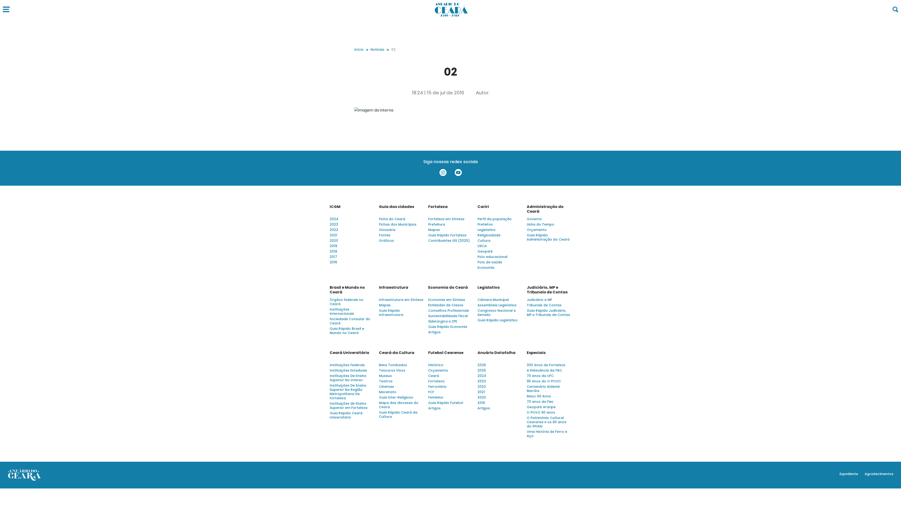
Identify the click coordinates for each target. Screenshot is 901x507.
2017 (333, 257)
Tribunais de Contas (544, 305)
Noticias (377, 49)
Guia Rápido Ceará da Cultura (398, 414)
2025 (481, 370)
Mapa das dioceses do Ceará (398, 405)
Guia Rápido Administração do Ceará (548, 237)
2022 (334, 230)
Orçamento (537, 230)
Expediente (849, 474)
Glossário (387, 230)
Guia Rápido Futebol (445, 403)
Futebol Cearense (445, 352)
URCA (482, 246)
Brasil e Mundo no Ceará (347, 290)
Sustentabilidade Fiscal (448, 316)
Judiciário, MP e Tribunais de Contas (547, 290)
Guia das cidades (396, 206)
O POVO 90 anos (541, 412)
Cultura (483, 240)
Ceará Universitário (349, 352)
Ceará (433, 376)
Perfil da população (494, 219)
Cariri (483, 206)
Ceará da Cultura (396, 352)
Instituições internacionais (342, 311)
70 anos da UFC (540, 376)
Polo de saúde (489, 262)
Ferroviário (437, 386)
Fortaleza (438, 206)
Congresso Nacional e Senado (496, 312)
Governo (534, 219)
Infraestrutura (393, 287)
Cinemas (386, 386)
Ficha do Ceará (392, 219)
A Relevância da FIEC (544, 370)
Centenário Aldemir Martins (543, 388)
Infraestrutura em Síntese (401, 300)
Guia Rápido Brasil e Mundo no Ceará (347, 330)
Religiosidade (488, 235)
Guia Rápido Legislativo (497, 320)
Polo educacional (492, 257)
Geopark (485, 251)
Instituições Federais (347, 365)
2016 (333, 262)
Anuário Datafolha (496, 352)
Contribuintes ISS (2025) (449, 240)
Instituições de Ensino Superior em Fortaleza (348, 405)
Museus (385, 376)
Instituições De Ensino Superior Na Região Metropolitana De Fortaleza (348, 391)
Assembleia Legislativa (496, 305)
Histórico (435, 365)
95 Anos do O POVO (544, 381)
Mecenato (387, 392)
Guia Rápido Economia (447, 327)
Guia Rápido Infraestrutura (391, 312)
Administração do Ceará (545, 209)
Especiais (536, 352)
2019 (333, 246)
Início (359, 49)
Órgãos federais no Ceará (346, 302)
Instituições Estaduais (348, 370)
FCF (431, 392)
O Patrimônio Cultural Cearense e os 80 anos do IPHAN (546, 422)
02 (393, 49)
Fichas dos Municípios (397, 224)
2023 (334, 224)
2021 (333, 235)
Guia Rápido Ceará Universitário (346, 415)
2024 (334, 219)
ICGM (335, 206)
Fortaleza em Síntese (446, 219)
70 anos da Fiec (540, 401)
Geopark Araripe (541, 407)
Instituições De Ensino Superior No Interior (348, 378)
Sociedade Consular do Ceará (350, 321)
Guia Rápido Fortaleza (447, 235)
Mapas (434, 230)
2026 (481, 365)
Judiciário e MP (539, 300)
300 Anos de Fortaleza (546, 365)
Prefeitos (485, 224)
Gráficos (386, 240)
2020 (334, 240)
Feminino (435, 397)
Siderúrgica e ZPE (442, 321)
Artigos (434, 332)
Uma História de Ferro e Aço (547, 434)
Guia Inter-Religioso (396, 397)
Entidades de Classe (445, 305)
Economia (485, 267)
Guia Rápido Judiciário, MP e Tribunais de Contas (548, 312)
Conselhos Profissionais (448, 310)
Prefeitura (436, 224)
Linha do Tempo (540, 224)
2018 (333, 251)
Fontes (384, 235)
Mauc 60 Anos (539, 396)
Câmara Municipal (493, 300)
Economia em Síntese (446, 300)
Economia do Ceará (448, 287)
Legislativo (486, 230)
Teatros (386, 381)
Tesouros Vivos (392, 370)
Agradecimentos (879, 474)
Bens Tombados (393, 365)
